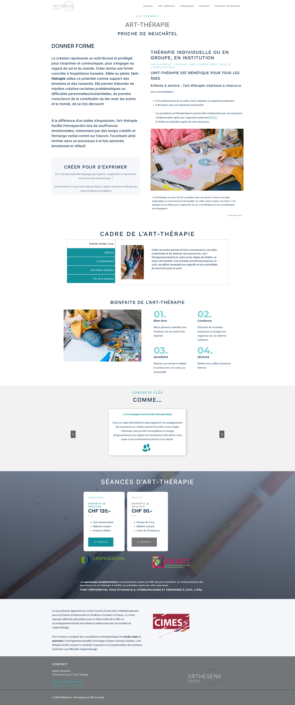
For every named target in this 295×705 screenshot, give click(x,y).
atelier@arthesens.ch (72, 681)
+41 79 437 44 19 (73, 685)
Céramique (187, 6)
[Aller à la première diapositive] (221, 434)
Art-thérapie (166, 6)
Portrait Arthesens (227, 6)
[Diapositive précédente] (73, 434)
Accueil (148, 6)
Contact (204, 6)
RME (213, 117)
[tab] (91, 243)
